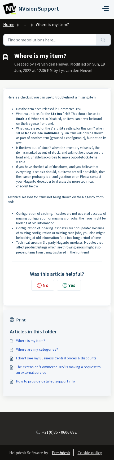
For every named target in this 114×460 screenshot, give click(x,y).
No (46, 285)
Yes (71, 285)
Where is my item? (30, 340)
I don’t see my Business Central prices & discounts (56, 358)
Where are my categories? (37, 349)
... (25, 24)
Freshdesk (61, 452)
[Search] (103, 40)
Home (8, 24)
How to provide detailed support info (45, 381)
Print (21, 320)
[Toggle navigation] (105, 8)
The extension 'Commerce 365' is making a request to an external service (58, 369)
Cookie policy (90, 452)
